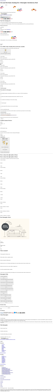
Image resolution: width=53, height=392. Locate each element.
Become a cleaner (13, 339)
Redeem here (8, 29)
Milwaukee (3, 361)
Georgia (3, 349)
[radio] (26, 58)
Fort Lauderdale (4, 356)
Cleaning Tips (4, 367)
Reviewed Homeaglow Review (6, 371)
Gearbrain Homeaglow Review (6, 373)
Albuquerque (3, 360)
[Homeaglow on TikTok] (3, 340)
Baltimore (3, 358)
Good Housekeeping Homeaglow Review (7, 372)
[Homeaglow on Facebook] (0, 340)
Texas (3, 345)
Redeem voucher (5, 339)
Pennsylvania (3, 347)
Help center (1, 339)
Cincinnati (3, 359)
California (3, 344)
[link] (5, 52)
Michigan (3, 351)
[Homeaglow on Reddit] (2, 340)
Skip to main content (3, 0)
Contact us (9, 339)
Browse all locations (3, 352)
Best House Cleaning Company (6, 368)
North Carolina (4, 350)
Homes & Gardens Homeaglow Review (7, 370)
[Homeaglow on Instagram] (1, 340)
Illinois (3, 348)
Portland (3, 357)
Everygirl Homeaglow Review (6, 369)
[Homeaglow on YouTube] (4, 340)
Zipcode (3, 27)
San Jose (3, 362)
